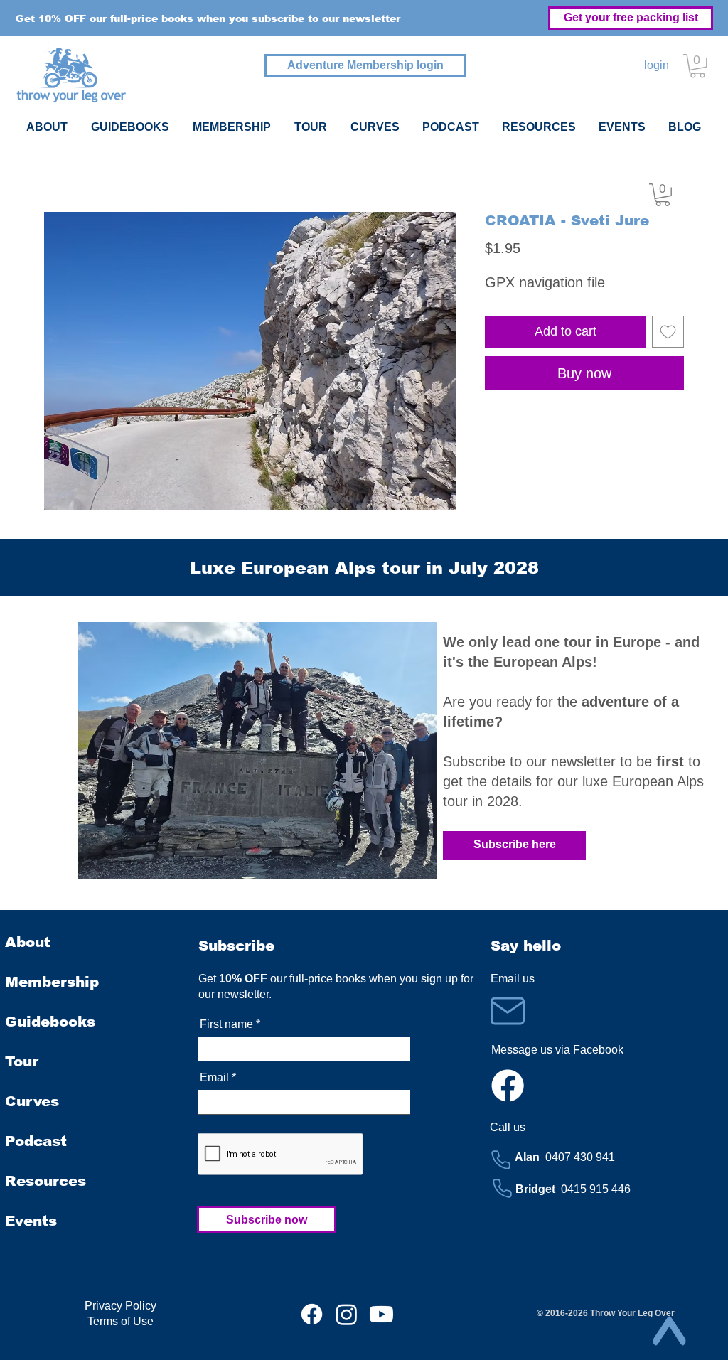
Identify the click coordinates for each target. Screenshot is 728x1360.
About (27, 942)
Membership (52, 982)
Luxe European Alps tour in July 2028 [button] (364, 567)
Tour (21, 1061)
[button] (208, 18)
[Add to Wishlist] (668, 332)
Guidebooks (50, 1021)
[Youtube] (381, 1314)
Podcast (36, 1141)
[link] (662, 194)
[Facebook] (507, 1085)
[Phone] (501, 1159)
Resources (45, 1181)
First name (226, 1024)
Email (214, 1077)
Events (31, 1220)
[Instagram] (346, 1314)
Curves (32, 1101)
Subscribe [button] (236, 945)
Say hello (526, 945)
